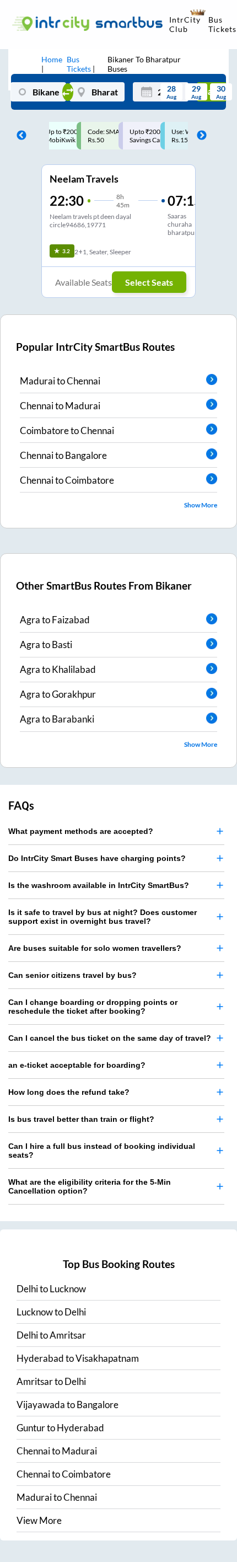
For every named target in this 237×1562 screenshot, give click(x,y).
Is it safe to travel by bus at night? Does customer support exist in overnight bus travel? (102, 917)
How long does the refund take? (69, 1092)
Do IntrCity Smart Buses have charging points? (97, 858)
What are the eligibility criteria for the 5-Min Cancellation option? (89, 1186)
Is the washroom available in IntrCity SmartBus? (98, 885)
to (51, 1288)
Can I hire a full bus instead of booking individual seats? (101, 1150)
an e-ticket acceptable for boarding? (77, 1065)
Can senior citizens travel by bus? (72, 975)
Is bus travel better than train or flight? (81, 1119)
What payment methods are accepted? (80, 831)
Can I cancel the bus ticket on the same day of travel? (109, 1038)
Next (199, 135)
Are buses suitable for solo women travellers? (94, 948)
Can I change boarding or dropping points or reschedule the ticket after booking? (92, 1006)
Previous (18, 135)
